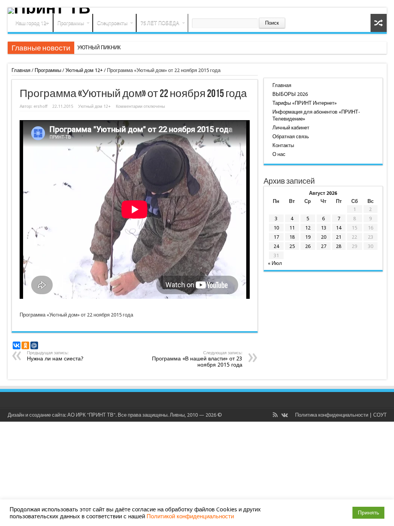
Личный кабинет (290, 128)
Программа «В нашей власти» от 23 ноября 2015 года (197, 359)
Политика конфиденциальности (331, 415)
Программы (70, 23)
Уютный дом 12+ (84, 70)
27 (323, 246)
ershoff (40, 106)
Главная (21, 70)
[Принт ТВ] (197, 11)
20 (323, 237)
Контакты (283, 145)
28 (338, 246)
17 (276, 237)
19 (308, 237)
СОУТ (380, 415)
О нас (278, 154)
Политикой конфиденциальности (190, 516)
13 (323, 228)
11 (292, 228)
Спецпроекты (112, 23)
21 (338, 237)
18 (292, 237)
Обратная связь (290, 136)
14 (338, 228)
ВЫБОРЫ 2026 (290, 94)
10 (276, 228)
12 (308, 228)
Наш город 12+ (32, 23)
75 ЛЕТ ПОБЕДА (159, 23)
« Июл (275, 263)
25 (292, 246)
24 (276, 246)
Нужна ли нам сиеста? (55, 356)
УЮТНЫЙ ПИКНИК (99, 47)
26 (308, 246)
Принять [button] (368, 512)
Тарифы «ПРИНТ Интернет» (304, 103)
